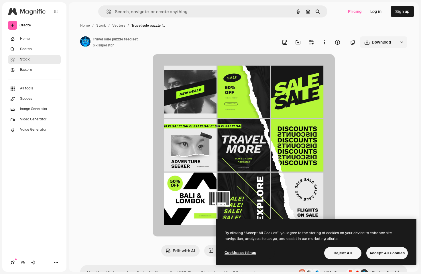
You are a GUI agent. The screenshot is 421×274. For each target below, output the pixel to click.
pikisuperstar (103, 45)
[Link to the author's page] (85, 42)
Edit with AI (184, 250)
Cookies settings (240, 252)
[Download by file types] (401, 42)
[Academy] (22, 262)
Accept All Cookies (387, 252)
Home (85, 25)
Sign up (402, 11)
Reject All (343, 252)
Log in (375, 11)
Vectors (118, 25)
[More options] (324, 42)
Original (189, 65)
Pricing (355, 11)
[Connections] (12, 262)
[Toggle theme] (33, 262)
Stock (101, 25)
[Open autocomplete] (106, 11)
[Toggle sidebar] (56, 11)
